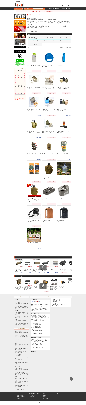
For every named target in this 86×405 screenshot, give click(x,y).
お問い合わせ (58, 393)
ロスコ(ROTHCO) (63, 37)
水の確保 (32, 31)
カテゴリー (16, 8)
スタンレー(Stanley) (35, 40)
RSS (30, 396)
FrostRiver (35, 44)
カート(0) (69, 8)
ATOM (32, 396)
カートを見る (45, 398)
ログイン (63, 8)
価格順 (70, 47)
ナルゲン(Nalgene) (49, 37)
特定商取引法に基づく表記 (34, 393)
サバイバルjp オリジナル (49, 40)
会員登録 (57, 8)
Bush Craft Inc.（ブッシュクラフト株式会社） (35, 38)
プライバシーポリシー (33, 395)
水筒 (36, 31)
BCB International (63, 40)
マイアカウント (46, 393)
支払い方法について (21, 395)
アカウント (52, 8)
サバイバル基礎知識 (20, 46)
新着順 (61, 47)
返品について (19, 398)
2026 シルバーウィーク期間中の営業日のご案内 (43, 11)
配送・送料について (21, 396)
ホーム (28, 31)
